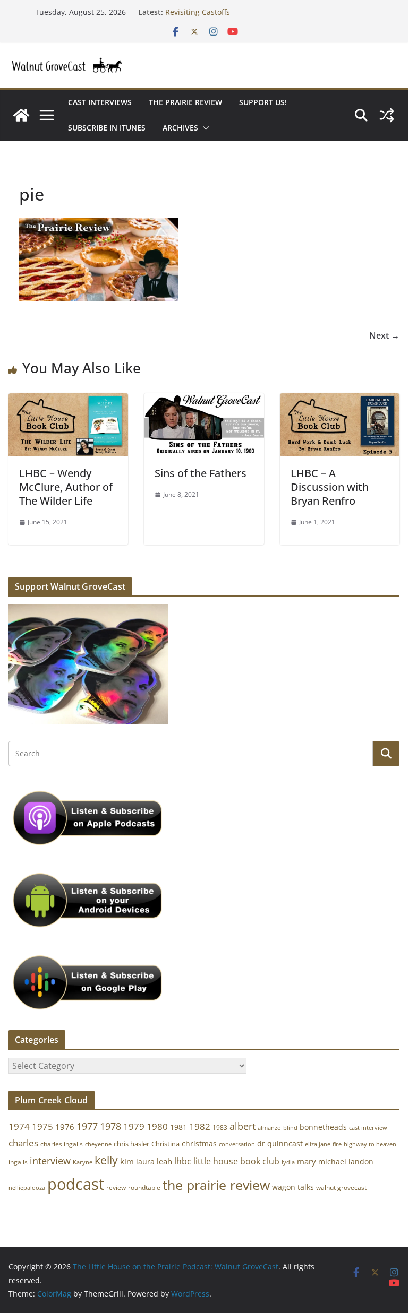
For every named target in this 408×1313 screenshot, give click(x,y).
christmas (199, 1143)
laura (145, 1161)
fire (337, 1144)
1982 (199, 1126)
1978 (110, 1126)
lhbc (182, 1161)
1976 (64, 1126)
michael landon (345, 1161)
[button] (204, 127)
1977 (87, 1126)
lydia (288, 1162)
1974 (19, 1126)
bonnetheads (323, 1127)
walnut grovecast (341, 1187)
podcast (75, 1184)
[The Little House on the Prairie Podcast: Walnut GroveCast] (21, 115)
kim (127, 1161)
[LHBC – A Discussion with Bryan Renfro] (340, 401)
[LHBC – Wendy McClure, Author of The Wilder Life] (68, 401)
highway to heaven (370, 1144)
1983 (219, 1127)
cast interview (368, 1127)
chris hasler (131, 1143)
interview (50, 1160)
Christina (165, 1143)
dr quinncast (280, 1143)
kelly (106, 1160)
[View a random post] (387, 115)
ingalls (18, 1162)
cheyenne (98, 1144)
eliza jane (317, 1144)
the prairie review (216, 1185)
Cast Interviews (100, 102)
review (116, 1187)
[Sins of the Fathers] (204, 401)
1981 (178, 1127)
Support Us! (263, 102)
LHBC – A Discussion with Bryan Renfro (330, 487)
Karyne (82, 1162)
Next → (384, 335)
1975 (42, 1126)
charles (23, 1143)
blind (290, 1127)
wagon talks (293, 1187)
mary (306, 1161)
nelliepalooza (26, 1187)
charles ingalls (61, 1143)
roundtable (144, 1187)
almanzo (269, 1127)
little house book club (236, 1161)
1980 (157, 1126)
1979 (133, 1126)
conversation (237, 1144)
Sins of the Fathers (200, 473)
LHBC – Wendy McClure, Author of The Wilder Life (66, 487)
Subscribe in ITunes (107, 128)
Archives (180, 128)
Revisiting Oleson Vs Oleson (214, 7)
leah (164, 1161)
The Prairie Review (185, 102)
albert (243, 1126)
